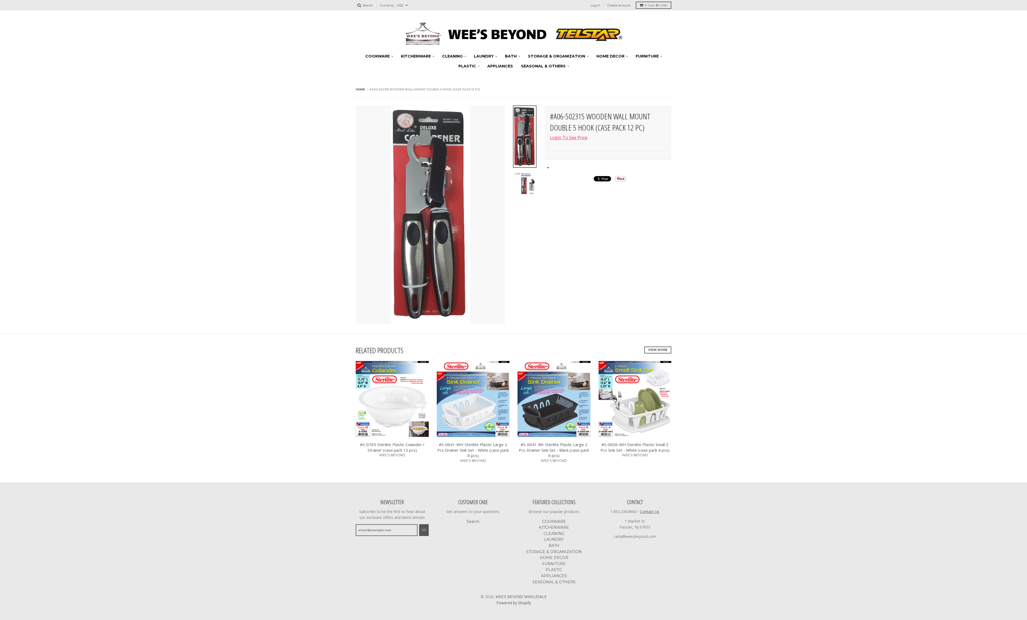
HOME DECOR (610, 56)
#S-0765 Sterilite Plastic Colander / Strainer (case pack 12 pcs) (392, 447)
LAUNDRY (484, 56)
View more (658, 350)
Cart (656, 5)
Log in (595, 5)
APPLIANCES (500, 66)
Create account (619, 5)
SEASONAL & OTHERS (543, 66)
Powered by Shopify (513, 602)
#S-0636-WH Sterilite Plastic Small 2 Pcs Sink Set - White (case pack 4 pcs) (634, 447)
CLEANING (452, 56)
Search (473, 521)
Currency (387, 5)
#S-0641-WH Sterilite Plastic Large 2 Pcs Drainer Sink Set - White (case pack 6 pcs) (473, 450)
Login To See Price (568, 137)
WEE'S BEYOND (392, 455)
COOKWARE (377, 56)
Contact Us (649, 511)
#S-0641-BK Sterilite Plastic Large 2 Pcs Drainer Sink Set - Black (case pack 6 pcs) (554, 450)
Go (424, 530)
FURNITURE (647, 56)
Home (360, 89)
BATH (511, 56)
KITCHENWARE (416, 56)
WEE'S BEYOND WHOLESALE (521, 596)
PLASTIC (467, 66)
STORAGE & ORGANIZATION (556, 56)
